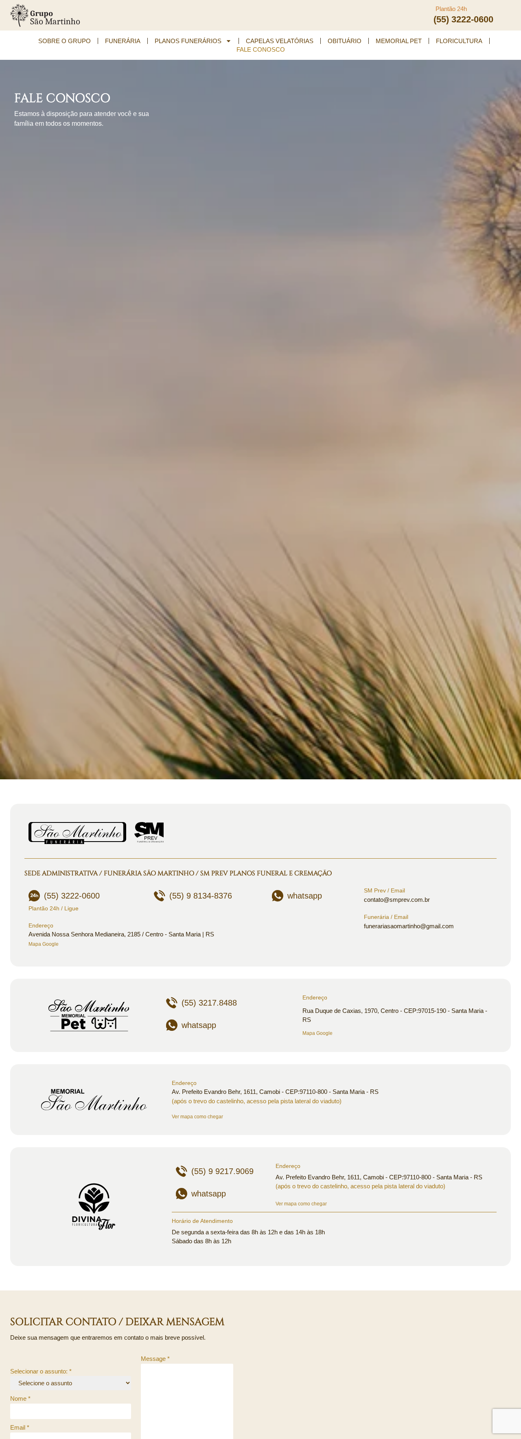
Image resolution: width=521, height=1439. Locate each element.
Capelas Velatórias (279, 40)
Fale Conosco (260, 49)
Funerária (122, 40)
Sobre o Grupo (64, 40)
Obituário (344, 40)
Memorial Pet (399, 40)
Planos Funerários (188, 40)
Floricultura (459, 40)
